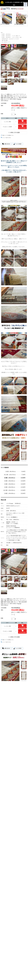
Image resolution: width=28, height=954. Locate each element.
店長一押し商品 (5, 40)
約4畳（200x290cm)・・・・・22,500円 (14, 487)
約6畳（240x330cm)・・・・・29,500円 (14, 493)
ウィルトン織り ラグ (16, 35)
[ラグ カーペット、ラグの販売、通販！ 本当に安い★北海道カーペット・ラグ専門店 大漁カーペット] (5, 9)
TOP (2, 32)
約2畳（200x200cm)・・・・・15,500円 (14, 481)
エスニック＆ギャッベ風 (16, 37)
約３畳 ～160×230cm (6, 34)
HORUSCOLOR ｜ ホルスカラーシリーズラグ (10, 38)
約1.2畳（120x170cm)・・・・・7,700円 (14, 474)
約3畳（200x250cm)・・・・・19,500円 (14, 484)
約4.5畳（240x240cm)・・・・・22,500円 (14, 490)
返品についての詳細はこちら (8, 135)
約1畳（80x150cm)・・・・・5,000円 (15, 471)
